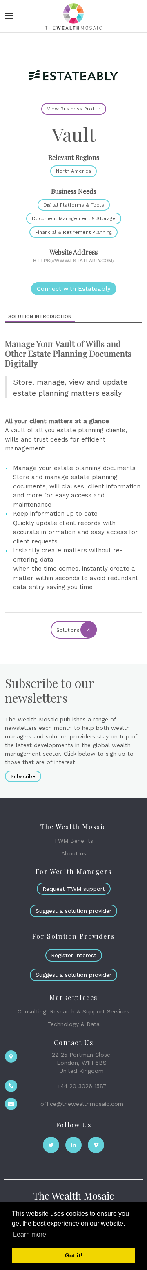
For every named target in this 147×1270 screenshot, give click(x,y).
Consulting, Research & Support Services (73, 1011)
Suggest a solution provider (73, 910)
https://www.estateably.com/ (73, 261)
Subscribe (23, 776)
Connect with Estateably (74, 288)
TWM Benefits (73, 840)
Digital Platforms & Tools (73, 205)
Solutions (73, 630)
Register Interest (73, 955)
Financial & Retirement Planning (73, 232)
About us (73, 853)
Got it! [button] (73, 1255)
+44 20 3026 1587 (82, 1086)
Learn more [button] (29, 1234)
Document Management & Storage (74, 218)
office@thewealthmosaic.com (81, 1104)
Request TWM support (73, 888)
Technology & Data (73, 1024)
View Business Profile (73, 109)
